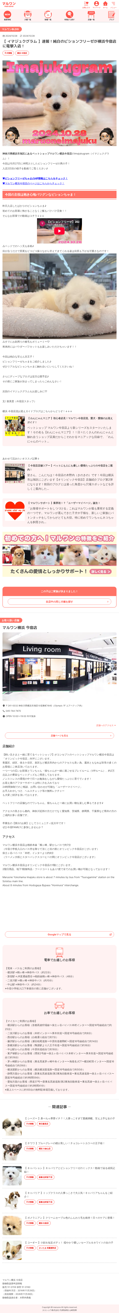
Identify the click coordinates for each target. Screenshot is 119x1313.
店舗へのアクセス (105, 725)
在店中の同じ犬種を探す (59, 601)
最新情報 (7, 19)
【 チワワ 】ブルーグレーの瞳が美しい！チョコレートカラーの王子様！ (64, 1143)
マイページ (96, 7)
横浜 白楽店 (44, 1223)
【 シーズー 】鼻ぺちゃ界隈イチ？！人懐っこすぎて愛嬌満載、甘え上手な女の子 (69, 1118)
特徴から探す (69, 19)
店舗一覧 (91, 19)
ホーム (105, 7)
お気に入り (86, 7)
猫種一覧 (48, 19)
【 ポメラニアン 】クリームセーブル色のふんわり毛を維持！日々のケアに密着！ (69, 1217)
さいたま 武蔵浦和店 (47, 1248)
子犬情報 (8, 53)
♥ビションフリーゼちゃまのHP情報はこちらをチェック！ (35, 178)
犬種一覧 (27, 19)
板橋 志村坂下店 (45, 1177)
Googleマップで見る (59, 934)
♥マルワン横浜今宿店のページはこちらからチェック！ (33, 183)
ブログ (111, 19)
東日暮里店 (43, 1124)
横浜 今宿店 (22, 53)
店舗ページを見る (59, 735)
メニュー (113, 7)
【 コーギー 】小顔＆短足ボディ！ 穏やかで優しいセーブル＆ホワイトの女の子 (68, 1242)
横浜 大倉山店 (45, 1148)
